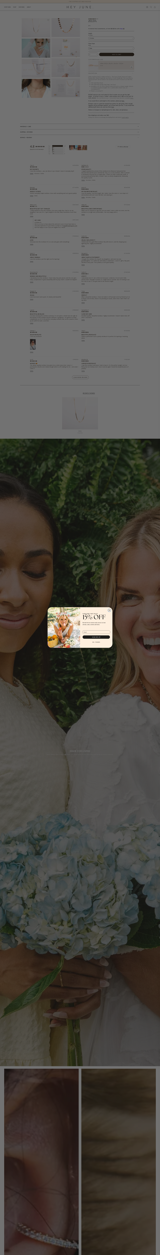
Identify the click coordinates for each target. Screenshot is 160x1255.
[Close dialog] (109, 610)
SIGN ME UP (96, 637)
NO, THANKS (96, 642)
